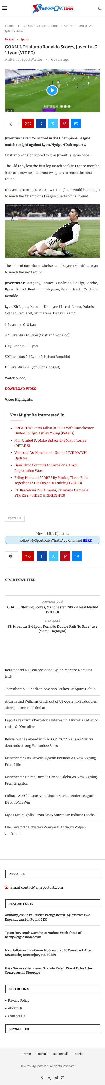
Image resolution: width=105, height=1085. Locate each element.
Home (9, 26)
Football (14, 518)
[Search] (100, 9)
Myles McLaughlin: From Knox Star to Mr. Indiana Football (51, 815)
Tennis (78, 1054)
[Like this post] (29, 123)
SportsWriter (20, 580)
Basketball (60, 1054)
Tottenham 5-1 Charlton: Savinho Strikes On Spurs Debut (50, 689)
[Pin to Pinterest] (64, 123)
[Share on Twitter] (53, 123)
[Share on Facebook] (41, 123)
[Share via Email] (76, 123)
